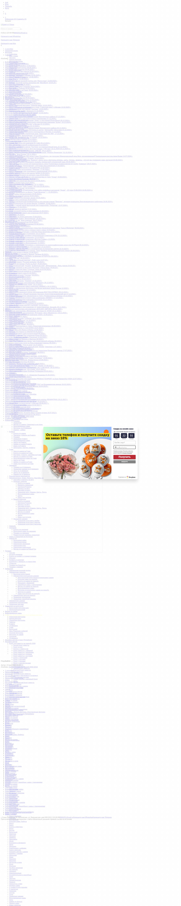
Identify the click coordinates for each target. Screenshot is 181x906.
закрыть (124, 462)
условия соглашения (127, 453)
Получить (125, 456)
